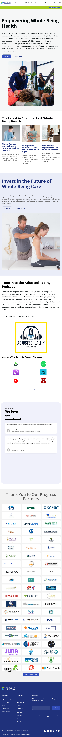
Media (41, 3)
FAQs (18, 705)
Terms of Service (15, 734)
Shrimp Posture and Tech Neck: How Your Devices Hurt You (10, 147)
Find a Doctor (35, 3)
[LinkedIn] (51, 731)
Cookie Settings (25, 734)
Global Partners (6, 711)
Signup (51, 3)
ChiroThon (20, 722)
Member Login (54, 7)
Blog (46, 3)
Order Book (31, 390)
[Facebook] (45, 731)
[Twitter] (48, 731)
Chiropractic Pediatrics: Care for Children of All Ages (30, 148)
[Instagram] (56, 731)
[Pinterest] (53, 731)
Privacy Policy (5, 734)
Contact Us (20, 708)
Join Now (7, 56)
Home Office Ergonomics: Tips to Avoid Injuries (50, 147)
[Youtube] (59, 731)
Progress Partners (31, 674)
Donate (56, 3)
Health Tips (20, 725)
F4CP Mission (5, 708)
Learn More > (18, 56)
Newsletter (20, 699)
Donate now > (20, 208)
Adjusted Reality (25, 3)
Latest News (20, 702)
